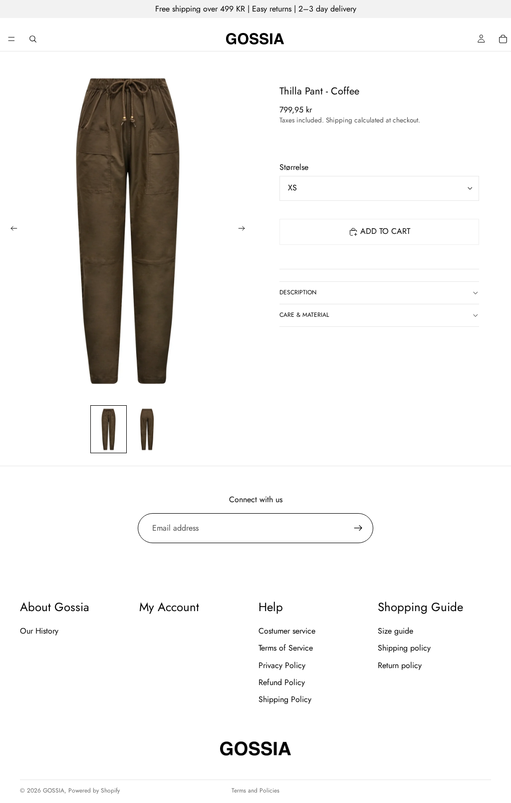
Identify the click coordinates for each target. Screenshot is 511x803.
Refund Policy (281, 682)
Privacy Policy (281, 665)
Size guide (395, 631)
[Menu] (11, 38)
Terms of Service (285, 648)
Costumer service (286, 631)
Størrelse (293, 167)
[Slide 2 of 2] (147, 429)
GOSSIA (53, 790)
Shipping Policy (284, 700)
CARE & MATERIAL (304, 314)
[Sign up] (358, 528)
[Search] (33, 39)
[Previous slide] (11, 230)
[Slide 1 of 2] (108, 429)
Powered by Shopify (94, 790)
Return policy (400, 665)
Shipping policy (404, 648)
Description (297, 292)
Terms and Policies (255, 790)
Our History (39, 631)
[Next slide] (245, 230)
